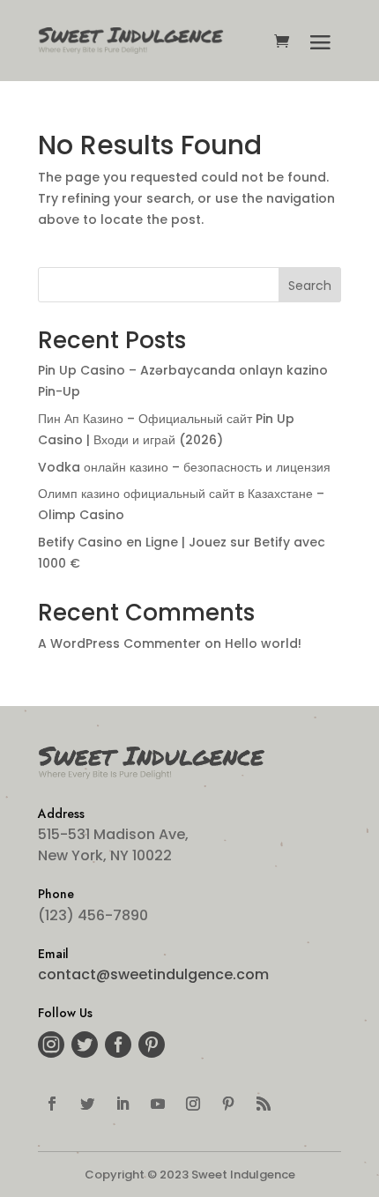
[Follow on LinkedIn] (122, 1103)
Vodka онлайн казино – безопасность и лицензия (184, 467)
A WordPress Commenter (119, 643)
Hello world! (263, 643)
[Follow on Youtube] (158, 1103)
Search (309, 285)
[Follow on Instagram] (193, 1103)
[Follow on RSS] (263, 1103)
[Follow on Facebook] (52, 1103)
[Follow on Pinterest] (228, 1103)
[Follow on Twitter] (87, 1103)
